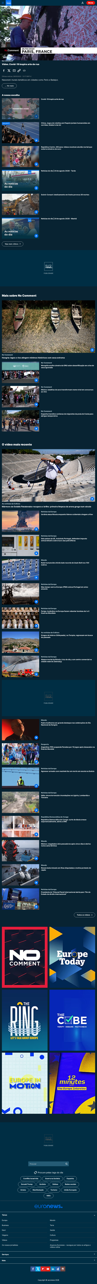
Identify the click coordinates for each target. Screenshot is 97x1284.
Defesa (55, 1184)
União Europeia (70, 1190)
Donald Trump (27, 1184)
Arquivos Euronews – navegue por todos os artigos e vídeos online (70, 1246)
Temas (4, 1215)
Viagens (5, 1235)
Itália (49, 1196)
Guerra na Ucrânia (52, 1178)
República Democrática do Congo (54, 817)
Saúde (52, 1230)
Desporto (45, 744)
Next (4, 1230)
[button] (12, 244)
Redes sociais (70, 1184)
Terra (52, 1225)
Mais (4, 1260)
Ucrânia (42, 1184)
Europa (4, 1220)
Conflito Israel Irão (30, 1178)
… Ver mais (9, 86)
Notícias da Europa (48, 512)
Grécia (23, 1190)
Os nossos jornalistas (10, 1245)
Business (5, 1225)
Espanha (70, 1178)
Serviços (5, 1254)
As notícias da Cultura (11, 503)
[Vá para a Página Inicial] (8, 3)
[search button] (66, 1163)
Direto (90, 3)
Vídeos (4, 1240)
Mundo (44, 560)
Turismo (54, 1190)
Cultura (52, 1235)
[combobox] (48, 1163)
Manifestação (38, 1190)
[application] (48, 33)
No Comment (7, 355)
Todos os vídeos (83, 915)
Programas (54, 1240)
